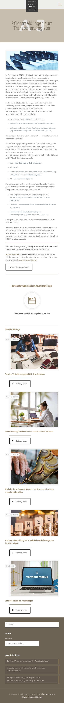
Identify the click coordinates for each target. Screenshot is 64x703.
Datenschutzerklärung (27, 260)
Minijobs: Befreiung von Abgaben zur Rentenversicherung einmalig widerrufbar (25, 679)
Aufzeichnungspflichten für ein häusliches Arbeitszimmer (29, 431)
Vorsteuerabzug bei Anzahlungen (19, 601)
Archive (8, 638)
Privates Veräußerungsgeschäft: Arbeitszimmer (25, 374)
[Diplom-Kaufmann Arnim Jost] (32, 4)
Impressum (48, 694)
